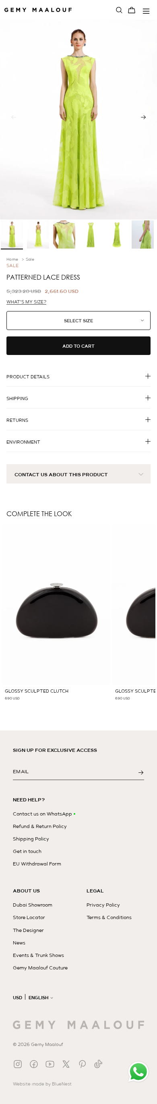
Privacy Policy (103, 905)
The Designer (28, 930)
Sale (30, 259)
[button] (143, 117)
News (19, 943)
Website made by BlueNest (42, 1084)
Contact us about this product (61, 474)
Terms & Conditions (109, 917)
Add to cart (78, 346)
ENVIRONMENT (23, 442)
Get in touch (27, 851)
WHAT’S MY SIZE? (26, 302)
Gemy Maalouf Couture (40, 968)
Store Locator (29, 917)
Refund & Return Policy (40, 826)
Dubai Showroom (32, 905)
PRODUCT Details (28, 377)
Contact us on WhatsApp (42, 814)
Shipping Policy (31, 839)
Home (12, 259)
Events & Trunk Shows (38, 955)
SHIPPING (17, 398)
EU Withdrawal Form (37, 864)
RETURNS (17, 420)
